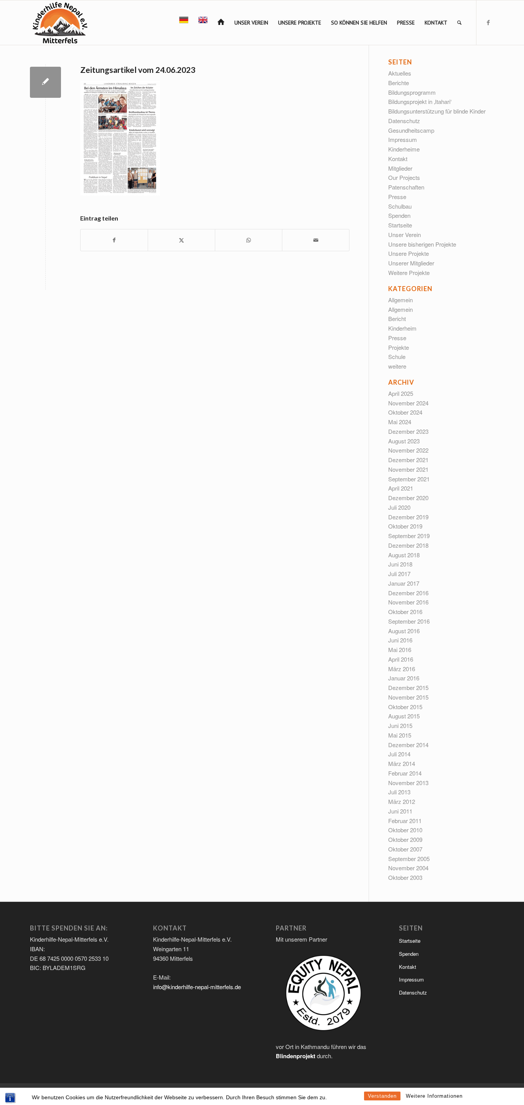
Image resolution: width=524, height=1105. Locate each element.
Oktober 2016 (405, 612)
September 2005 (409, 859)
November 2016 (408, 602)
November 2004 (408, 868)
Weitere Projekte (409, 272)
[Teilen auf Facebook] (114, 240)
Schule (396, 356)
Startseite (400, 225)
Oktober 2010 (405, 830)
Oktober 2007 (405, 849)
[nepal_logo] (59, 22)
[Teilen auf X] (181, 240)
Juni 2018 (400, 564)
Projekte (398, 347)
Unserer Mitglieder (411, 263)
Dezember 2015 (408, 687)
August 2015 (404, 716)
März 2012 (401, 801)
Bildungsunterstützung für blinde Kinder (437, 111)
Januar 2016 (403, 678)
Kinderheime (404, 149)
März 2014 (401, 763)
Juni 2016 (400, 640)
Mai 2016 (399, 650)
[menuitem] (183, 22)
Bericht (397, 319)
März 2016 (401, 669)
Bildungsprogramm (412, 92)
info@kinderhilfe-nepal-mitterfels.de (197, 987)
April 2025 (400, 393)
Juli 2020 (399, 507)
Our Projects (404, 177)
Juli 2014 (399, 754)
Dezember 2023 (408, 431)
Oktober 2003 (405, 877)
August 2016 (404, 631)
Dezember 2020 (408, 498)
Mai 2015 (399, 735)
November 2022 (408, 450)
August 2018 (404, 555)
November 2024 (408, 403)
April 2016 (400, 659)
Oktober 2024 (405, 412)
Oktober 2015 (405, 707)
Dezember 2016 (408, 593)
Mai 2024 (399, 422)
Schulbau (400, 206)
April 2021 (400, 488)
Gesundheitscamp (411, 130)
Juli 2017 (399, 574)
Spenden (399, 215)
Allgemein (400, 300)
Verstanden (382, 1096)
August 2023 (404, 441)
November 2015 (408, 697)
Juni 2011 (400, 811)
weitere (397, 366)
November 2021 (408, 469)
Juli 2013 (399, 792)
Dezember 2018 (408, 545)
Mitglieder (400, 168)
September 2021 (409, 479)
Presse (397, 197)
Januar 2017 (403, 583)
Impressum (402, 139)
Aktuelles (399, 73)
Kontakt (397, 159)
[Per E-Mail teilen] (315, 240)
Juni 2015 (400, 725)
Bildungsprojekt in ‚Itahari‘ (419, 101)
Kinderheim (402, 328)
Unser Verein (404, 235)
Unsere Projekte (408, 253)
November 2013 (408, 783)
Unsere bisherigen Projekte (422, 244)
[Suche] (459, 22)
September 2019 (409, 536)
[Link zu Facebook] (488, 22)
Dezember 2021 (408, 460)
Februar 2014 (405, 773)
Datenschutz (404, 121)
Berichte (398, 83)
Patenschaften (406, 187)
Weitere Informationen (434, 1096)
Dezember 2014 (408, 745)
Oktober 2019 (405, 526)
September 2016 (409, 621)
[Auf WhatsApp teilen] (248, 240)
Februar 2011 (405, 821)
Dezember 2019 (408, 517)
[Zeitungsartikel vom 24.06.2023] (45, 82)
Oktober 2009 (405, 839)
